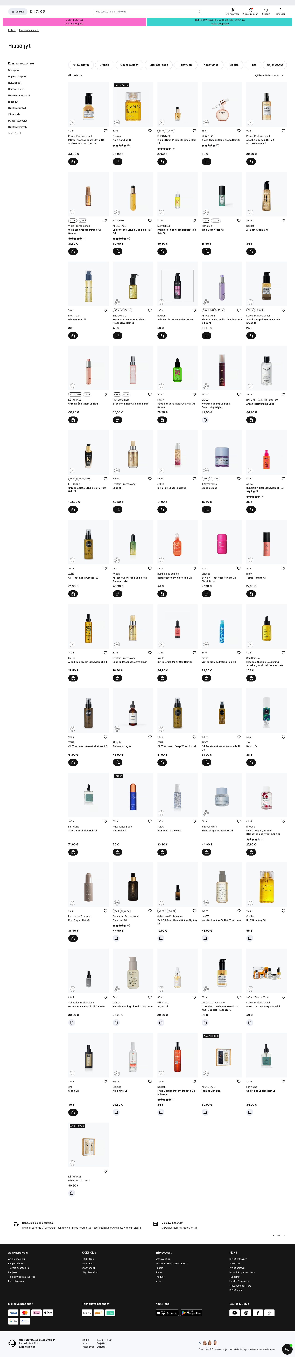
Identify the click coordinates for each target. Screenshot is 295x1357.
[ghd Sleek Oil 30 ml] (88, 1074)
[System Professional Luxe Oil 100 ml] (133, 471)
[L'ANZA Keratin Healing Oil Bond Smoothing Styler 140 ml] (222, 384)
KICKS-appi (235, 1290)
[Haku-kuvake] (199, 11)
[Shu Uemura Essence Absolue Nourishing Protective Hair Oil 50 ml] (133, 300)
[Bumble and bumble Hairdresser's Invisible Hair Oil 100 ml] (177, 558)
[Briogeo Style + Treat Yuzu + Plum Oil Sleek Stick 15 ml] (222, 558)
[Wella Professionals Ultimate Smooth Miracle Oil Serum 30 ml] (88, 213)
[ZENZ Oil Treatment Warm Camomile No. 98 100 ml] (222, 727)
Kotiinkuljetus (188, 2)
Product (160, 1276)
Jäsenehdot (88, 1267)
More (158, 1281)
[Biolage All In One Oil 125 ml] (133, 1074)
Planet (159, 1272)
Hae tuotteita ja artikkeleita (111, 11)
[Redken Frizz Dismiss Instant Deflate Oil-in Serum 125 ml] (177, 1074)
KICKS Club (88, 1259)
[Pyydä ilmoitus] (205, 419)
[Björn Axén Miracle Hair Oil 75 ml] (88, 300)
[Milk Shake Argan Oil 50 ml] (177, 987)
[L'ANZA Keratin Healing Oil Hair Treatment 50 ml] (133, 987)
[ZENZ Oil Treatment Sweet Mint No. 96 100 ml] (88, 727)
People (159, 1267)
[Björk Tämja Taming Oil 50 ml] (266, 558)
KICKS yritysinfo (238, 1259)
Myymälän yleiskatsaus (242, 1272)
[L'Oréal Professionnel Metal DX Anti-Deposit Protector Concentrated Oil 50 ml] (88, 123)
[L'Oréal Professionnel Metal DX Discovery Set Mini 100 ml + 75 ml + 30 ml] (266, 987)
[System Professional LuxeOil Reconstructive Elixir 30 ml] (133, 642)
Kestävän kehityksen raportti (172, 1263)
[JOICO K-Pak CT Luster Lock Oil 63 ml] (177, 471)
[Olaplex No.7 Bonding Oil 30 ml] (133, 123)
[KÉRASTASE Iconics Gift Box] (222, 1074)
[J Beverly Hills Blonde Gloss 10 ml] (222, 471)
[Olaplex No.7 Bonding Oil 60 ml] (266, 902)
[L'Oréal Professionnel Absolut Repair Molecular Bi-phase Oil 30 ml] (266, 300)
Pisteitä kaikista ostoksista (158, 2)
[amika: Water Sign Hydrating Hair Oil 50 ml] (222, 642)
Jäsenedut (88, 1263)
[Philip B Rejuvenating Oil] (133, 727)
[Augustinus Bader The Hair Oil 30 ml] (133, 814)
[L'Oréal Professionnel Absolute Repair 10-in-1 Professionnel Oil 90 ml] (266, 123)
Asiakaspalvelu (16, 1259)
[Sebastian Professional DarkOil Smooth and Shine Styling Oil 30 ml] (177, 902)
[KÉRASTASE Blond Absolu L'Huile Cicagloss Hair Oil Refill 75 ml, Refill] (222, 300)
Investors (234, 1263)
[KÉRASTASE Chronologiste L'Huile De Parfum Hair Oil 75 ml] (88, 471)
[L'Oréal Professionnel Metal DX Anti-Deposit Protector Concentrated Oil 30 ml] (222, 987)
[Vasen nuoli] (273, 1235)
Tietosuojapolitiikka (240, 1285)
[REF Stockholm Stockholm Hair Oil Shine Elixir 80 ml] (133, 384)
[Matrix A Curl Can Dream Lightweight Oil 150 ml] (88, 642)
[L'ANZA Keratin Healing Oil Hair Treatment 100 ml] (222, 902)
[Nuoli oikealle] (284, 1235)
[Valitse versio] (162, 161)
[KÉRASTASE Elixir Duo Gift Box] (88, 1160)
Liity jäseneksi (89, 1272)
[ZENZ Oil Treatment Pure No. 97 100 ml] (88, 558)
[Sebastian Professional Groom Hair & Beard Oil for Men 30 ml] (88, 987)
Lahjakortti (14, 1272)
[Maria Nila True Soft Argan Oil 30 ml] (222, 213)
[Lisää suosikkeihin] (105, 130)
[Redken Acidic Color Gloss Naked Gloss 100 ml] (177, 300)
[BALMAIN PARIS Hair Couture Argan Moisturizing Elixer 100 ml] (266, 384)
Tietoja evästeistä (18, 1267)
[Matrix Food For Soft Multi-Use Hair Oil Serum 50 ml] (177, 384)
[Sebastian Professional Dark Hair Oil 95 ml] (133, 902)
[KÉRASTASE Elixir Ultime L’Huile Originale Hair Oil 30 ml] (177, 123)
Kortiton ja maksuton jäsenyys (119, 2)
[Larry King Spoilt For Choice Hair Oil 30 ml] (266, 1074)
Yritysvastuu (163, 1259)
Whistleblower (237, 1267)
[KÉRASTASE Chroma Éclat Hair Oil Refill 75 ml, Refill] (88, 384)
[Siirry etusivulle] (37, 11)
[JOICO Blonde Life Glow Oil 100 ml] (177, 814)
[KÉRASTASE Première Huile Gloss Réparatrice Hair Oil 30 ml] (177, 213)
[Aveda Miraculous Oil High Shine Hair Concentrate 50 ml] (133, 558)
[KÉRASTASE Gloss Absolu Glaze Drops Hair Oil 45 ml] (222, 123)
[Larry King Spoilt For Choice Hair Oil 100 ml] (88, 814)
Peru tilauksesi (16, 1281)
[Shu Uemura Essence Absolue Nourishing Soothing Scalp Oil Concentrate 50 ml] (266, 642)
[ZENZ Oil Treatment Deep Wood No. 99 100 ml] (177, 727)
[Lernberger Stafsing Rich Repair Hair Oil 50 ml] (88, 902)
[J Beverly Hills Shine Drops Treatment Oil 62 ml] (222, 814)
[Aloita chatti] (287, 1349)
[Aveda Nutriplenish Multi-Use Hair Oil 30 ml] (177, 642)
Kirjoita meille (27, 1346)
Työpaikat (234, 1276)
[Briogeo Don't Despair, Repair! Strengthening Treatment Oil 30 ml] (266, 814)
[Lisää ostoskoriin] (73, 161)
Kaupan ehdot (16, 1263)
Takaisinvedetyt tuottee (21, 1276)
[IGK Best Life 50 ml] (266, 727)
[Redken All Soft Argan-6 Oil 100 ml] (266, 213)
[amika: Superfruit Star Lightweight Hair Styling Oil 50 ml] (266, 471)
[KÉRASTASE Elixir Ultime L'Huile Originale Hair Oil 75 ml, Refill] (133, 213)
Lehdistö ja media (239, 1281)
